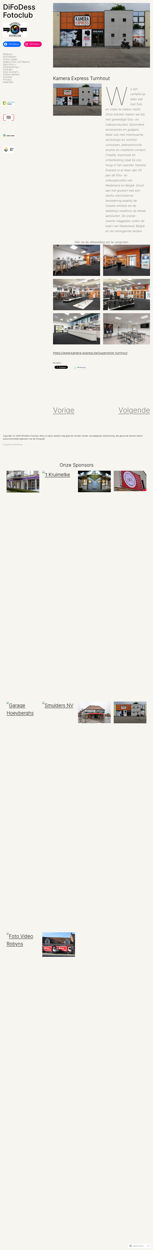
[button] (76, 260)
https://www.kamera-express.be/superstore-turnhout (90, 353)
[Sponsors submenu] (15, 64)
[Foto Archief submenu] (18, 72)
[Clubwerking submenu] (19, 67)
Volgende (134, 410)
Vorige (63, 410)
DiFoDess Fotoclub (19, 11)
